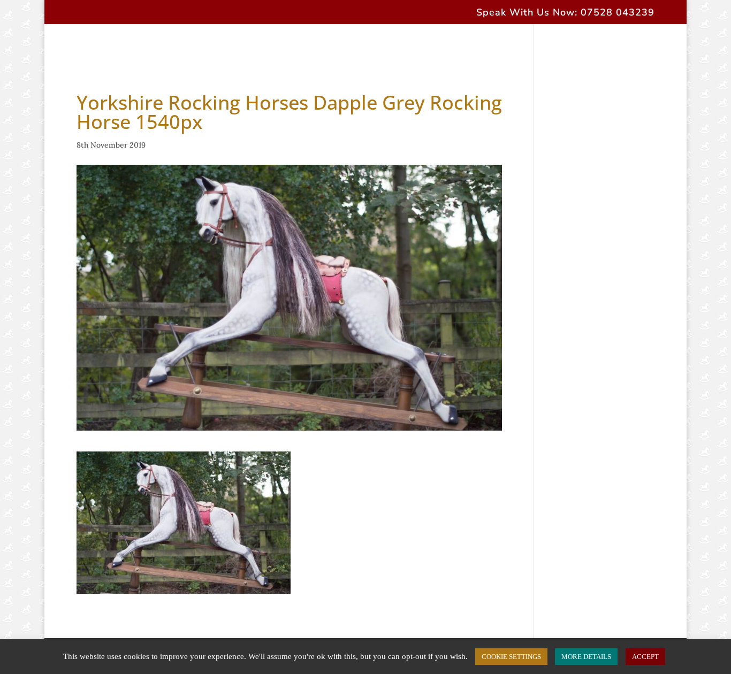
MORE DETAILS (586, 657)
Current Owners (502, 46)
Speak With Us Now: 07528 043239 (565, 13)
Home (79, 46)
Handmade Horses (205, 46)
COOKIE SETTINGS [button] (511, 657)
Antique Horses (306, 46)
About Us (128, 46)
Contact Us (577, 46)
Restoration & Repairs (404, 46)
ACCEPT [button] (645, 657)
